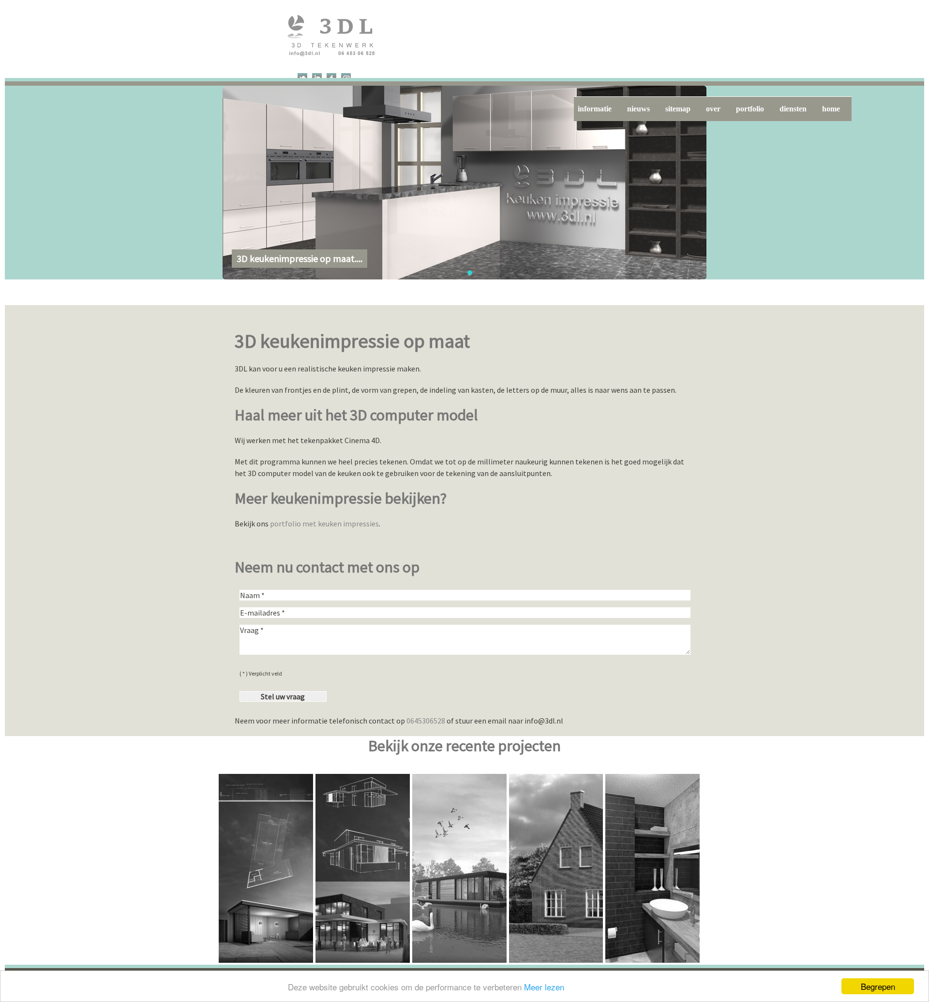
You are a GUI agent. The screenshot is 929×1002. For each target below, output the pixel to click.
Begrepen (878, 986)
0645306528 (425, 720)
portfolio (750, 109)
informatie (595, 109)
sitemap (677, 109)
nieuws (638, 109)
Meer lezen (544, 987)
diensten (793, 109)
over (713, 109)
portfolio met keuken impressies (324, 523)
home (831, 109)
